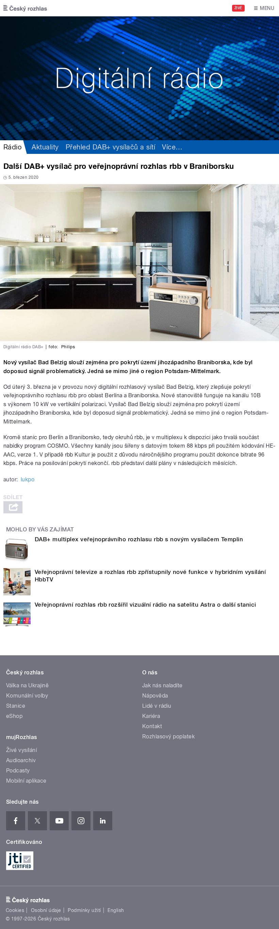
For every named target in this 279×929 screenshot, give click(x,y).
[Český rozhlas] (25, 8)
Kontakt (152, 726)
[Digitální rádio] (139, 78)
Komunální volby (27, 695)
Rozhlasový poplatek (168, 736)
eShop (14, 716)
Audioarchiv (21, 760)
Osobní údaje (46, 910)
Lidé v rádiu (156, 706)
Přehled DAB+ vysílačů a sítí (110, 147)
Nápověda (155, 695)
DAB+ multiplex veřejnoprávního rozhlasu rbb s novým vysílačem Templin (139, 539)
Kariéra (151, 716)
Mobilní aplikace (26, 781)
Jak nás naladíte (162, 685)
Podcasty (18, 770)
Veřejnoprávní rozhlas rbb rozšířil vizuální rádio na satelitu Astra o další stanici (145, 604)
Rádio (12, 147)
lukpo (27, 479)
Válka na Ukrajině (27, 685)
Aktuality (45, 147)
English (116, 910)
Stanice (15, 706)
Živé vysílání (21, 750)
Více (172, 147)
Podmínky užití (84, 910)
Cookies (15, 910)
